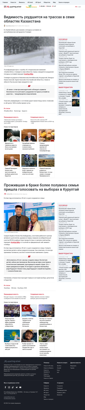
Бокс (58, 370)
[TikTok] (13, 387)
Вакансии (59, 395)
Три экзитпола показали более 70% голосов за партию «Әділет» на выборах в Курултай (69, 74)
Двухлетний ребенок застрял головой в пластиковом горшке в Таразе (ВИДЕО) (69, 67)
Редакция (60, 388)
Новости (13, 2)
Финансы (22, 2)
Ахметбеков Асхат (10, 25)
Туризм (72, 368)
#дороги (24, 111)
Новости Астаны (48, 366)
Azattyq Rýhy (9, 194)
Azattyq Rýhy (15, 242)
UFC (58, 372)
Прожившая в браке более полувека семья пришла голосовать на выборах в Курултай (67, 45)
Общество (47, 2)
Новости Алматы (48, 368)
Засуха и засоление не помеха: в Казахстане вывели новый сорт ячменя (69, 81)
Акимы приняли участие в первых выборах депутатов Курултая (39, 297)
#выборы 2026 (22, 288)
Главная (5, 2)
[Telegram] (16, 387)
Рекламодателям (62, 390)
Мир (54, 2)
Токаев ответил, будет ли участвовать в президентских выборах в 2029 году (68, 60)
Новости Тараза (48, 378)
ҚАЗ (79, 7)
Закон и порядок (64, 2)
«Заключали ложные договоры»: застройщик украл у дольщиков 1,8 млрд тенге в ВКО (15, 121)
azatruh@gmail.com (9, 397)
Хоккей (59, 368)
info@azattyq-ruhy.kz (9, 398)
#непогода (17, 111)
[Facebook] (5, 387)
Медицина (73, 366)
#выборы (7, 288)
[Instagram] (9, 387)
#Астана (13, 288)
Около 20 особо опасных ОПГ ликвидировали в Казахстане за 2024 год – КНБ (42, 121)
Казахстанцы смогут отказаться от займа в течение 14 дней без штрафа (65, 95)
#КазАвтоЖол (8, 111)
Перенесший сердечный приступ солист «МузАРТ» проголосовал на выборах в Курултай (69, 53)
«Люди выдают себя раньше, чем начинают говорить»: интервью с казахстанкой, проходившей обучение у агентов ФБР (65, 108)
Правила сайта (61, 392)
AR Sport (38, 2)
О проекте (60, 386)
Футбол (59, 366)
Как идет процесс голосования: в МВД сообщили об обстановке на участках (15, 297)
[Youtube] (20, 387)
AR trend (30, 2)
